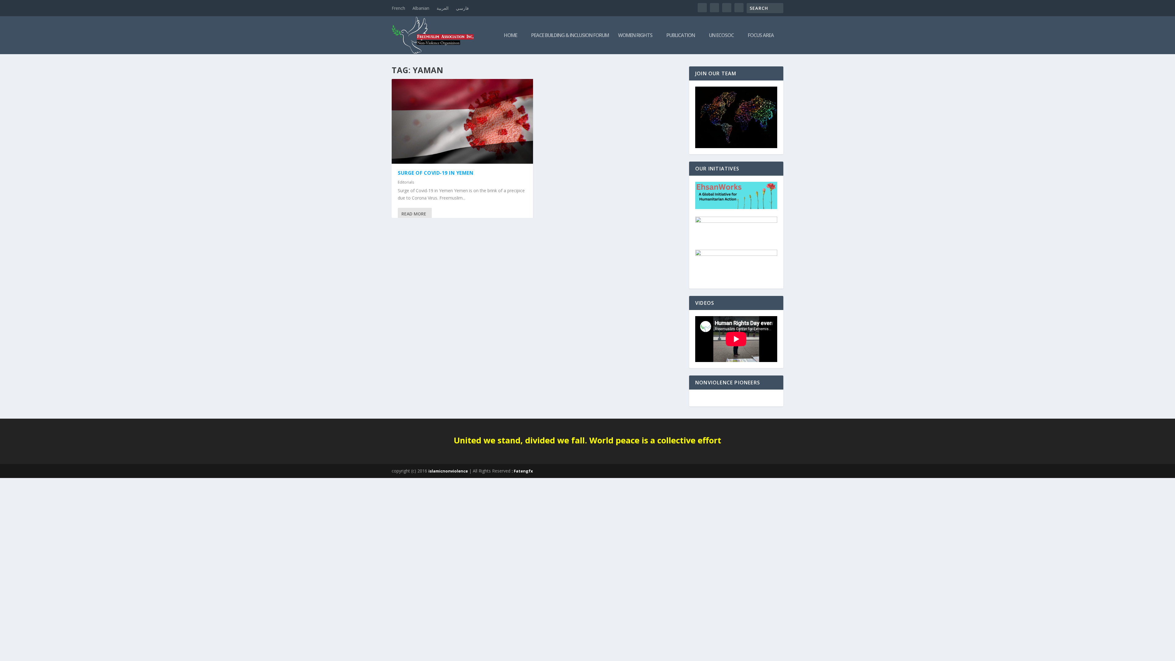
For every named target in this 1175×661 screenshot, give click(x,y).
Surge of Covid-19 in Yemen (435, 173)
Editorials (406, 182)
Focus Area (761, 36)
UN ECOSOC (721, 36)
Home (510, 36)
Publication (680, 36)
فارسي (462, 8)
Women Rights (635, 36)
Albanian (420, 8)
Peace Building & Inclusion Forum (570, 36)
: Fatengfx (522, 471)
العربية (443, 8)
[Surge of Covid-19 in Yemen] (462, 121)
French (398, 8)
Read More (413, 214)
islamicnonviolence (448, 471)
